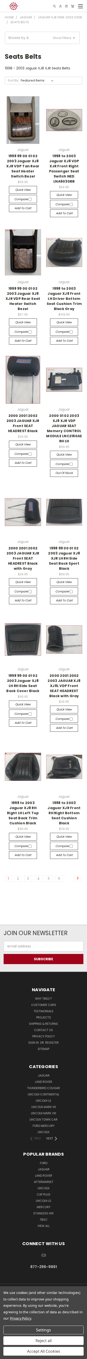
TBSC (44, 1220)
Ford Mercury (44, 1126)
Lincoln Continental (43, 1094)
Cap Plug (43, 1194)
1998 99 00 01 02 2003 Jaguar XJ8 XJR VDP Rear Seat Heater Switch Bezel (23, 298)
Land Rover (43, 1082)
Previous (7, 1354)
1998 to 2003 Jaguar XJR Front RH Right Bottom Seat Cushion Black (64, 813)
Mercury (44, 1207)
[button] (42, 38)
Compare (21, 199)
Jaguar (44, 1075)
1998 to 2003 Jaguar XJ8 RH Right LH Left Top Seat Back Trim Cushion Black (23, 813)
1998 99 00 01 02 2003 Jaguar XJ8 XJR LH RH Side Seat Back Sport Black (64, 558)
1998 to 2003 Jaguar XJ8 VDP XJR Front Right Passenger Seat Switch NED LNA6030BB (64, 169)
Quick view (23, 190)
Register (52, 1043)
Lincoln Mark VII (43, 1107)
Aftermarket (43, 1182)
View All (43, 1226)
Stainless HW (43, 1213)
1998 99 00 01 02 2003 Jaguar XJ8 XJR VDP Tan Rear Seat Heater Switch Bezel (22, 166)
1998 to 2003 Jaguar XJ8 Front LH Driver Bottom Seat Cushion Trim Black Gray (64, 298)
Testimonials (43, 1011)
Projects (43, 1017)
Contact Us (43, 1030)
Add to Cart (22, 208)
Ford (43, 1163)
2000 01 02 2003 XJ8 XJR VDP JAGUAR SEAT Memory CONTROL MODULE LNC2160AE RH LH (64, 428)
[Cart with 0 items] (72, 6)
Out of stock (64, 473)
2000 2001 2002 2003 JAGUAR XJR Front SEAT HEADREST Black (23, 423)
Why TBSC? (43, 999)
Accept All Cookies (43, 1351)
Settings (43, 1330)
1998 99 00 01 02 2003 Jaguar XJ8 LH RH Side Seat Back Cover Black (22, 683)
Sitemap (43, 1049)
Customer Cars (43, 1005)
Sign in (33, 1043)
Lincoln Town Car (43, 1119)
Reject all (44, 1340)
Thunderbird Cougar (43, 1088)
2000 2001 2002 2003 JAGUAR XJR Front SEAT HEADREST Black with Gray (23, 558)
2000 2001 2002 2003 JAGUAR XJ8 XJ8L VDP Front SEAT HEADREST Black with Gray (64, 685)
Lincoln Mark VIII (43, 1113)
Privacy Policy (43, 1036)
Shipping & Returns (43, 1024)
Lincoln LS (43, 1101)
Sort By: (13, 80)
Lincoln (43, 1132)
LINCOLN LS (43, 1201)
